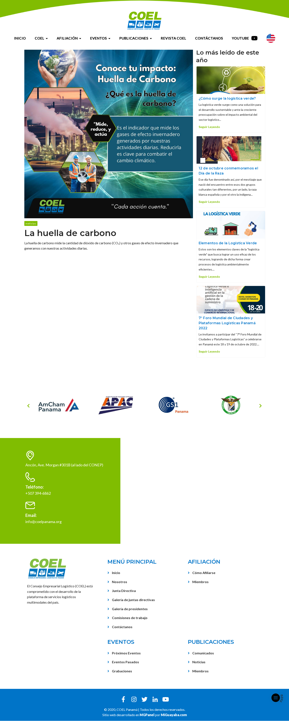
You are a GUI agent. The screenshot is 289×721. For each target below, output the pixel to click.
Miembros (200, 582)
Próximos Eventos (126, 653)
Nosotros (119, 582)
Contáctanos (209, 38)
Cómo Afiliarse (203, 573)
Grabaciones (121, 671)
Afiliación (67, 38)
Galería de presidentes (129, 609)
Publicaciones (133, 38)
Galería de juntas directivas (133, 600)
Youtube (241, 38)
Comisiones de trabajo (129, 618)
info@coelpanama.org (43, 521)
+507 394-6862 (38, 493)
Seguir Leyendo (209, 127)
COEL (39, 38)
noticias (31, 223)
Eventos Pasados (125, 662)
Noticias (198, 662)
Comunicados (203, 653)
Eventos (98, 38)
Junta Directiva (123, 591)
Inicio (20, 38)
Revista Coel (173, 38)
